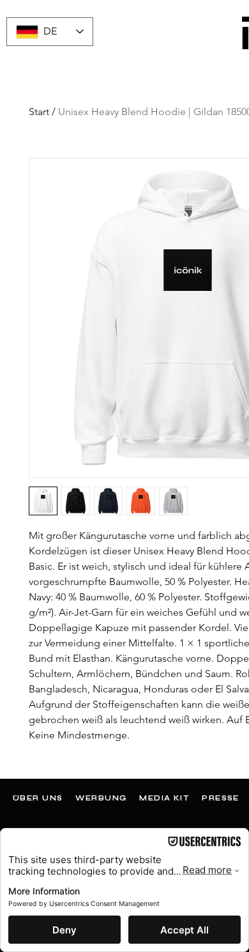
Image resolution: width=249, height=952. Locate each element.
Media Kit (164, 798)
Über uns (38, 798)
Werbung (100, 798)
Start (39, 111)
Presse (220, 798)
